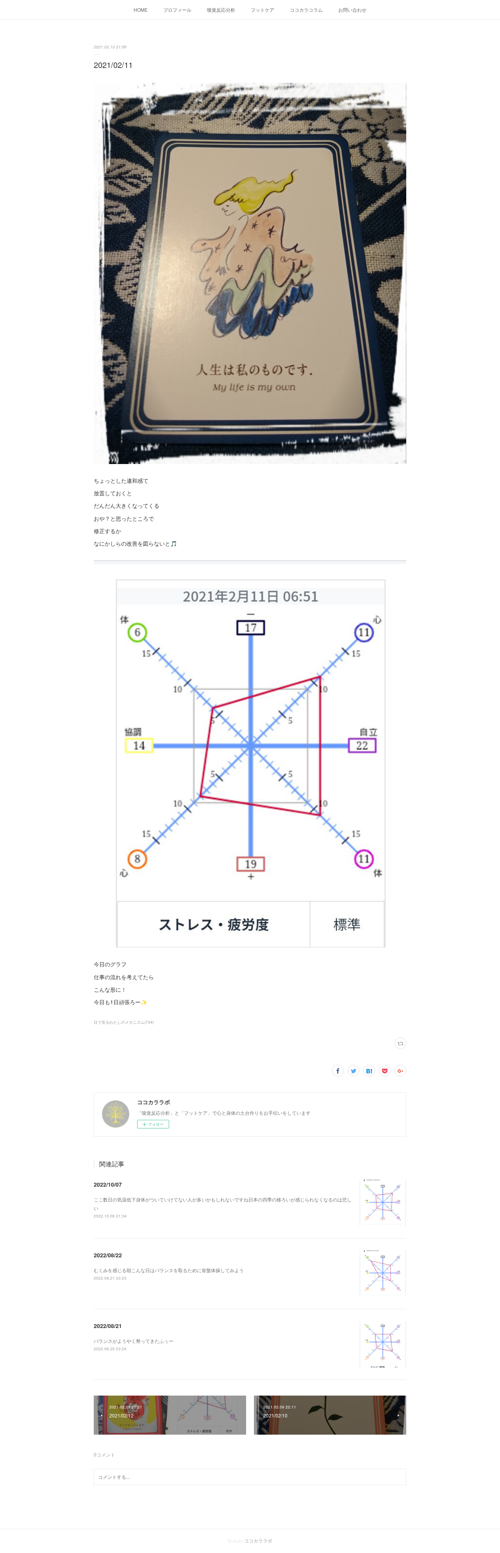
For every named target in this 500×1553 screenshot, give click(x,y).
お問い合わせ (352, 9)
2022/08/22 (108, 1255)
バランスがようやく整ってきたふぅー (133, 1340)
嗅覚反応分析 (221, 9)
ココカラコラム (306, 9)
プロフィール (177, 9)
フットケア (262, 9)
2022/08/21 (108, 1326)
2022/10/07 (108, 1184)
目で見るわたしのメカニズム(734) (124, 1022)
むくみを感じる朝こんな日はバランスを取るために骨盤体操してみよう (169, 1270)
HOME (141, 9)
